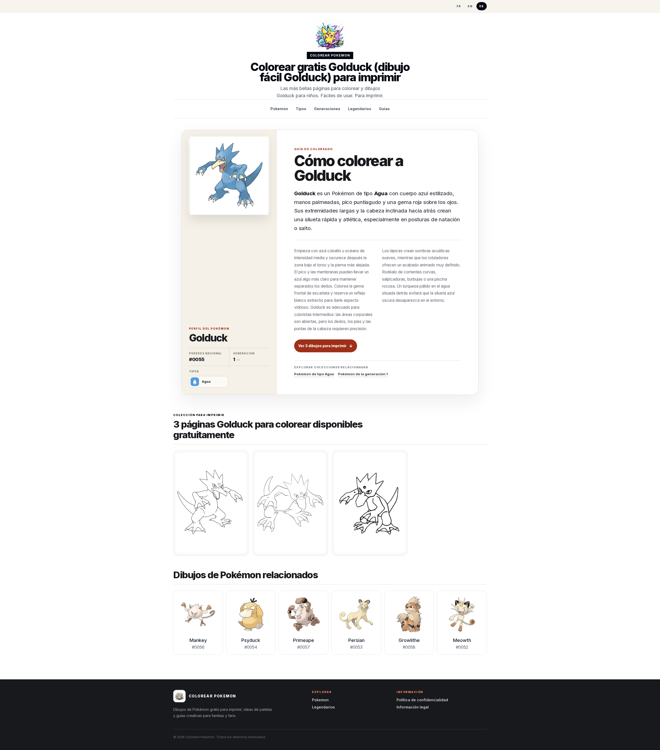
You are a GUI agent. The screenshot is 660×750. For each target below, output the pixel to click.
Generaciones (327, 109)
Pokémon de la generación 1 (363, 374)
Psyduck (250, 640)
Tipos (301, 109)
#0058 (409, 647)
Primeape (303, 640)
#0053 (356, 647)
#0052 (462, 647)
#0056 (198, 647)
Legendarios (359, 109)
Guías (384, 109)
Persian (356, 640)
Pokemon (279, 109)
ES (481, 6)
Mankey (198, 640)
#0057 (303, 647)
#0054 (250, 647)
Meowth (462, 640)
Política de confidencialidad (422, 700)
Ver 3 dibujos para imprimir (322, 346)
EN (470, 6)
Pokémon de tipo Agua (314, 374)
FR (459, 6)
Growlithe (409, 640)
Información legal (413, 707)
